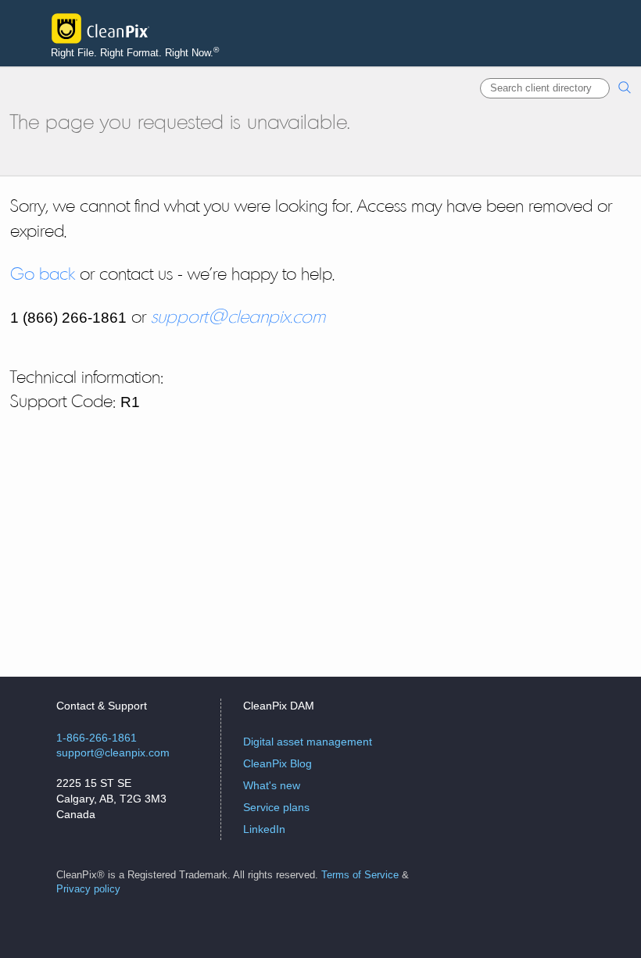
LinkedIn (264, 829)
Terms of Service (360, 875)
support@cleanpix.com (238, 316)
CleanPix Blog (277, 763)
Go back (42, 273)
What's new (271, 785)
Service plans (276, 807)
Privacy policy (88, 889)
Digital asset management (307, 741)
